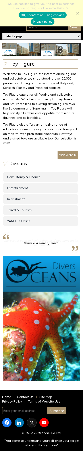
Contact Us (25, 397)
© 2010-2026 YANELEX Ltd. (41, 433)
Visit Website (68, 155)
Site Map (45, 397)
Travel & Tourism (19, 210)
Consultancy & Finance (23, 177)
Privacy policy (42, 21)
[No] (77, 13)
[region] (41, 49)
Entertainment (17, 188)
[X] (31, 422)
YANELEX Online (18, 221)
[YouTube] (44, 422)
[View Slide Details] (41, 318)
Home (6, 397)
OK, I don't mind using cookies (42, 15)
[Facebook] (7, 422)
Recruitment (16, 199)
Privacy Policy (12, 401)
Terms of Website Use (44, 401)
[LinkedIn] (19, 422)
